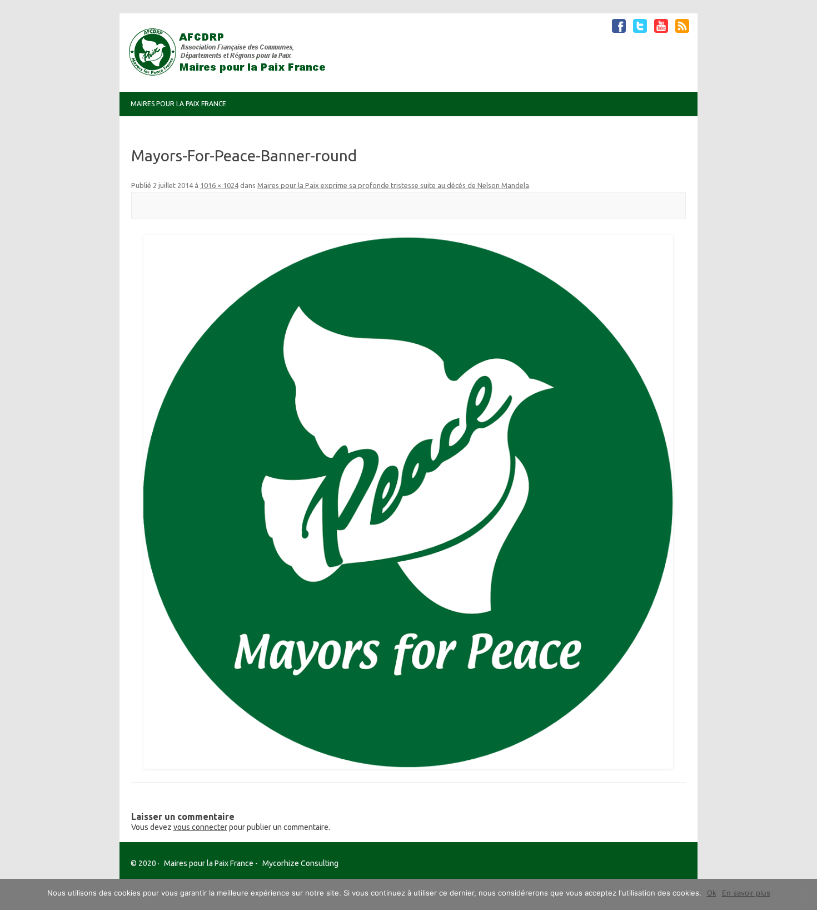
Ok (711, 892)
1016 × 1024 (219, 185)
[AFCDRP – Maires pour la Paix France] (232, 72)
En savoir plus (746, 892)
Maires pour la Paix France (178, 103)
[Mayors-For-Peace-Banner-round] (408, 502)
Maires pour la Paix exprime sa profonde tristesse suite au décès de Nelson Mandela (393, 185)
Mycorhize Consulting (300, 863)
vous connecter (200, 827)
